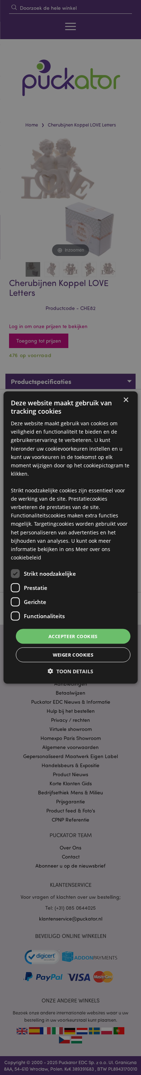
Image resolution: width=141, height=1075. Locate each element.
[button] (70, 671)
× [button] (125, 399)
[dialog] (70, 537)
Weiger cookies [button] (73, 655)
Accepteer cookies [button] (73, 636)
